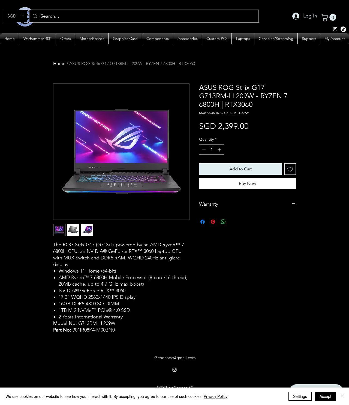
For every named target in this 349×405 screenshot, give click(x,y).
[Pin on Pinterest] (213, 221)
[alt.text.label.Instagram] (343, 29)
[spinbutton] (211, 149)
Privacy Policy (215, 396)
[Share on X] (233, 221)
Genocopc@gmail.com (175, 357)
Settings (300, 396)
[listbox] (15, 16)
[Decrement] (203, 149)
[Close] (342, 396)
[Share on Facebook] (202, 221)
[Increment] (219, 149)
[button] (15, 16)
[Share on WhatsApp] (223, 221)
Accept (325, 396)
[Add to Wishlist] (290, 169)
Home (59, 63)
